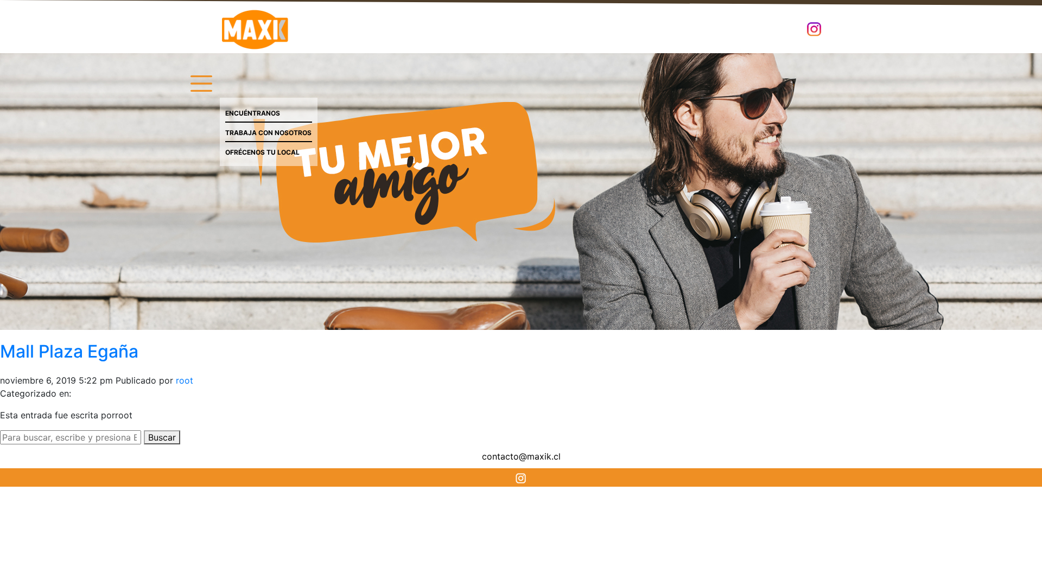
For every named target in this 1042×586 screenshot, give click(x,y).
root (184, 380)
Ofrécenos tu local (262, 152)
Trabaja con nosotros (268, 133)
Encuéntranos (252, 113)
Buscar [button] (162, 437)
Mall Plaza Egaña (69, 351)
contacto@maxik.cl (521, 456)
